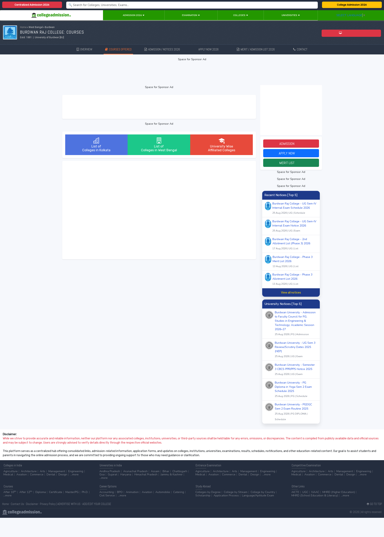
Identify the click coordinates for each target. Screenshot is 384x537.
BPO (120, 492)
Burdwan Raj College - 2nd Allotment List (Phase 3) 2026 (291, 243)
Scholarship (202, 495)
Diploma (40, 492)
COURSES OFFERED (120, 49)
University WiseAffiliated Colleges (221, 148)
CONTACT (301, 49)
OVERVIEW (85, 49)
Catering (178, 492)
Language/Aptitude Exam (258, 495)
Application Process (226, 495)
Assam (155, 471)
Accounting (106, 492)
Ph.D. (85, 492)
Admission (291, 143)
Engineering (75, 471)
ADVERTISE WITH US (68, 504)
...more (74, 474)
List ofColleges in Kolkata (96, 148)
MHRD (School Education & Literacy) (314, 495)
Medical (8, 474)
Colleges (239, 15)
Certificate (55, 492)
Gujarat (112, 474)
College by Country (263, 492)
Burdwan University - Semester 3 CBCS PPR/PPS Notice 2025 (295, 369)
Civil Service (107, 495)
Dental (51, 474)
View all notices (291, 292)
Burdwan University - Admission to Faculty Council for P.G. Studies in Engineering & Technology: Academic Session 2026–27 (295, 323)
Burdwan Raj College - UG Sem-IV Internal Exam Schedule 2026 (294, 208)
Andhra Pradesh (109, 471)
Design (62, 474)
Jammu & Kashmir (172, 474)
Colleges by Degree (208, 492)
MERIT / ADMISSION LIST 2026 (259, 49)
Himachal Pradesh (145, 474)
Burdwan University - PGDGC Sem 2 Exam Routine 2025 (293, 412)
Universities (290, 15)
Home (23, 27)
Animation (132, 492)
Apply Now (291, 153)
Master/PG (72, 492)
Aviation (21, 474)
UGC (305, 492)
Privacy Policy (48, 504)
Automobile (162, 492)
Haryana (125, 474)
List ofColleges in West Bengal (159, 148)
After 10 (9, 492)
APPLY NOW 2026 (210, 49)
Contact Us (17, 504)
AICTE (295, 492)
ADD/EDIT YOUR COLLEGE (96, 504)
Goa (102, 474)
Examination (190, 15)
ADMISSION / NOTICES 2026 (165, 49)
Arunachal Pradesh (135, 471)
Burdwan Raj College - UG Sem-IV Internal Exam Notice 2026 (294, 225)
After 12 (25, 492)
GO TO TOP (375, 504)
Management (56, 471)
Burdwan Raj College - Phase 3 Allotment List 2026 (292, 279)
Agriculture (10, 471)
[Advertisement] (192, 73)
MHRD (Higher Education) (338, 492)
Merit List (291, 162)
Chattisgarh (179, 471)
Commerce (36, 474)
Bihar (166, 471)
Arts (42, 471)
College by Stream (235, 492)
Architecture (29, 471)
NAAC (315, 492)
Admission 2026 (132, 15)
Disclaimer (32, 504)
